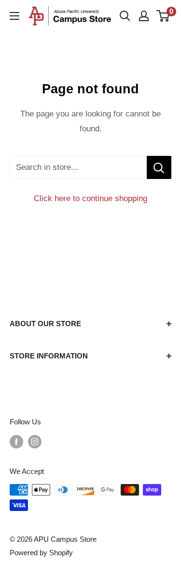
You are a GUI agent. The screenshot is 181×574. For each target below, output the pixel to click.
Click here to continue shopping (90, 198)
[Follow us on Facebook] (16, 441)
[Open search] (125, 16)
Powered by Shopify (41, 552)
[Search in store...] (159, 167)
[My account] (144, 16)
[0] (163, 16)
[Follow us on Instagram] (35, 441)
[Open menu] (14, 16)
